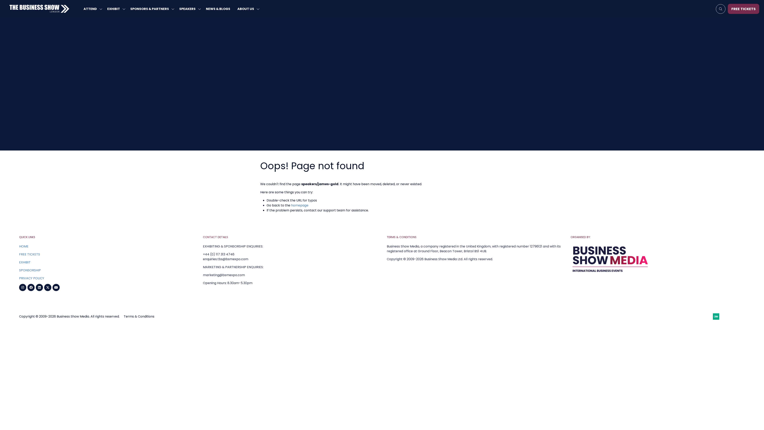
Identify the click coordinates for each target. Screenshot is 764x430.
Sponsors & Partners (149, 9)
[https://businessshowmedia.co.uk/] (610, 273)
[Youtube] (56, 287)
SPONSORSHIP (30, 270)
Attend (90, 9)
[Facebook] (31, 287)
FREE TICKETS (29, 254)
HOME (23, 246)
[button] (720, 9)
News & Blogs (218, 9)
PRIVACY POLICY (31, 278)
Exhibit (113, 9)
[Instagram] (22, 287)
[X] (47, 287)
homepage (299, 205)
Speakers (187, 9)
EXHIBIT (25, 262)
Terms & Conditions (139, 316)
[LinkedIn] (39, 287)
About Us (245, 9)
